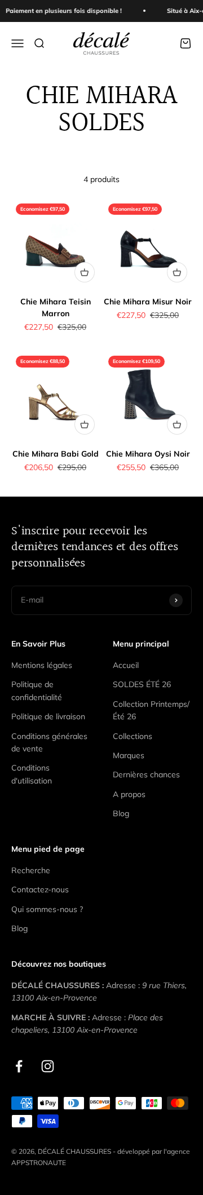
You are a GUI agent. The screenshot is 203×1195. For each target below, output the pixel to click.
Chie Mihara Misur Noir (148, 301)
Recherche (30, 870)
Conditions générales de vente (49, 742)
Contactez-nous (40, 889)
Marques (128, 755)
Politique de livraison (48, 716)
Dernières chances (146, 774)
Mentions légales (41, 665)
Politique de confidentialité (36, 690)
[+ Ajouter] (84, 272)
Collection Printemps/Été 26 (151, 710)
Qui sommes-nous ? (47, 909)
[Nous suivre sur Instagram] (47, 1066)
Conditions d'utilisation (31, 774)
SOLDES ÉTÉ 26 (142, 684)
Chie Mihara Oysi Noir (148, 454)
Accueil (126, 665)
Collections (132, 736)
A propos (129, 794)
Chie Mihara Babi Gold (55, 454)
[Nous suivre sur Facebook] (19, 1066)
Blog (121, 813)
